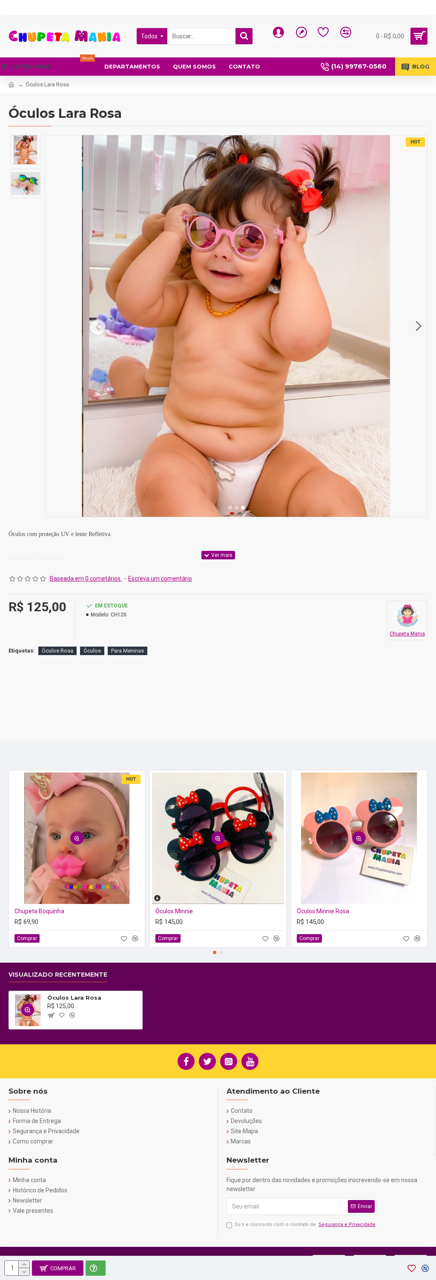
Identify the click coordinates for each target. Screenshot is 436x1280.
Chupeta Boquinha (39, 911)
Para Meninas (127, 650)
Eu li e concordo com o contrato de (305, 1224)
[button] (53, 326)
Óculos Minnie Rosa (323, 911)
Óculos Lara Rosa (74, 997)
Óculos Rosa (57, 650)
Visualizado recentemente (58, 974)
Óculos (92, 650)
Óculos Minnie (174, 911)
